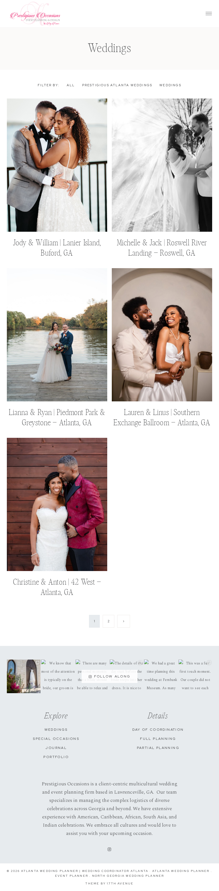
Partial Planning (158, 748)
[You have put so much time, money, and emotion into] (23, 676)
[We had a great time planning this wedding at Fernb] (161, 676)
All (71, 85)
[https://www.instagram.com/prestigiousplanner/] (109, 849)
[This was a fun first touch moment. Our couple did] (195, 676)
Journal (56, 748)
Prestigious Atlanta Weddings (117, 85)
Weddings (170, 85)
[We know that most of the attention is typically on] (58, 676)
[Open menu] (209, 13)
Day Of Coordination (158, 729)
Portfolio (56, 757)
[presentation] (57, 165)
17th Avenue (120, 883)
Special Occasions (56, 738)
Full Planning (158, 738)
